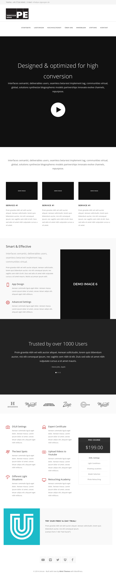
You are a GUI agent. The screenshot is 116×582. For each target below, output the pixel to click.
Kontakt (104, 28)
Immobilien (81, 28)
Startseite (26, 28)
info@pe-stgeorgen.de (41, 2)
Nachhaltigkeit (54, 28)
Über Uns (69, 28)
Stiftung (93, 28)
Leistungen (39, 28)
